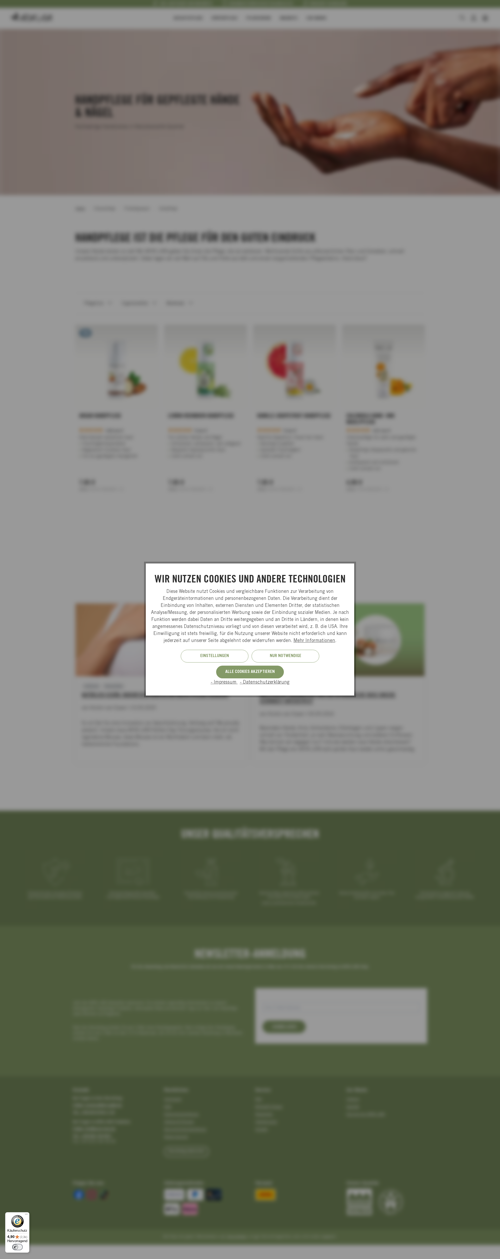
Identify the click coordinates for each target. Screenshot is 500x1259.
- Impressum (224, 682)
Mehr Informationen (314, 641)
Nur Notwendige (285, 656)
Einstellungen (214, 656)
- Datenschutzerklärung (265, 682)
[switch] (17, 1247)
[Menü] (26, 1215)
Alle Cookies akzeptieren (250, 672)
